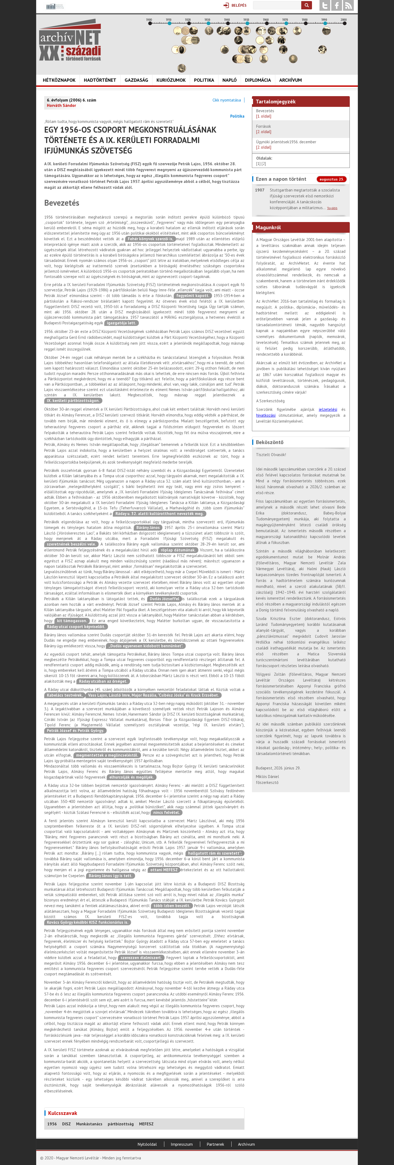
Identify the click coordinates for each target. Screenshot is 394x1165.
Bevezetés (265, 113)
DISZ (66, 1123)
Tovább (332, 208)
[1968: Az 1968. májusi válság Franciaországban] (283, 52)
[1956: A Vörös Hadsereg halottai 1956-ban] (260, 43)
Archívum (290, 80)
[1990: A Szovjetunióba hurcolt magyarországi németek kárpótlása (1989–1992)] (326, 33)
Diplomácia (258, 80)
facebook (336, 5)
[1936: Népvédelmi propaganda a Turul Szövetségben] (221, 33)
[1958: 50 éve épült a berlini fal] (263, 52)
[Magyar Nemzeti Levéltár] (54, 10)
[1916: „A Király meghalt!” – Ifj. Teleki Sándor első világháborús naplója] (181, 52)
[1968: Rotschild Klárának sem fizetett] (283, 33)
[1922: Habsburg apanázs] (193, 33)
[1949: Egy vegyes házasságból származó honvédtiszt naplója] (246, 33)
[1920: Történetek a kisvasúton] (189, 43)
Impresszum (182, 1144)
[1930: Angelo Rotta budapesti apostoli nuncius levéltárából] (209, 33)
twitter (324, 5)
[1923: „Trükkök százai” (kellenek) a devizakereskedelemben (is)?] (195, 43)
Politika (204, 80)
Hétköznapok (59, 80)
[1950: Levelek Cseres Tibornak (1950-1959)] (248, 61)
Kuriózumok (171, 80)
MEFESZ (146, 1123)
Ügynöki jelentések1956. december (287, 144)
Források (263, 129)
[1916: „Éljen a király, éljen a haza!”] (181, 71)
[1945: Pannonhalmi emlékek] (238, 43)
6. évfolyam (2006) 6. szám (71, 100)
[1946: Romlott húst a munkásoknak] (240, 61)
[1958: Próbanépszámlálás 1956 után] (263, 61)
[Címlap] (70, 39)
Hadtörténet (100, 80)
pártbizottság (121, 1123)
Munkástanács (89, 1123)
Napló (229, 80)
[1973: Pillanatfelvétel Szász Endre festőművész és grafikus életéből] (293, 61)
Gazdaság (136, 80)
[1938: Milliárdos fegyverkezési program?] (224, 52)
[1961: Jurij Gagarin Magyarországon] (269, 43)
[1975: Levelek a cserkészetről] (297, 33)
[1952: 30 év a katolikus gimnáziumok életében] (252, 52)
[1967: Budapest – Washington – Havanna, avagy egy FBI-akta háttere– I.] (281, 43)
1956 (52, 1123)
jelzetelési (328, 409)
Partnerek (215, 1144)
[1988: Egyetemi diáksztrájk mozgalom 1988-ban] (322, 52)
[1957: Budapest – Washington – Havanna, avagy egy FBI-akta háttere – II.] (262, 33)
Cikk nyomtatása (227, 100)
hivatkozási (266, 415)
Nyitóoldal (147, 1144)
